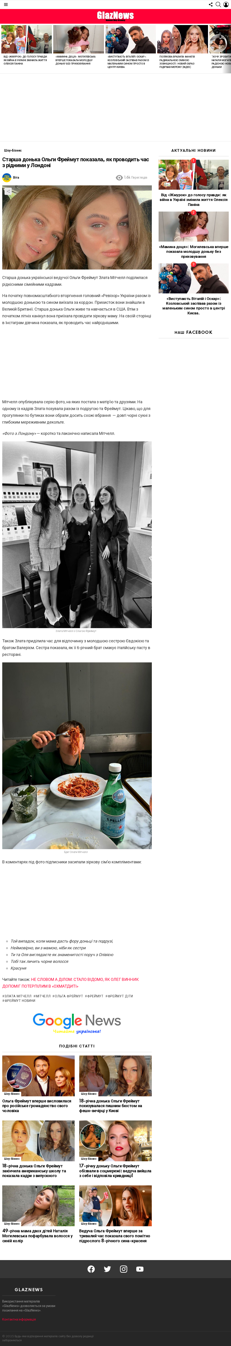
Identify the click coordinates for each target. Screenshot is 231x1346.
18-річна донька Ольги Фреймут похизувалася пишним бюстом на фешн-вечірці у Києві (110, 1106)
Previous (2, 48)
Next (228, 48)
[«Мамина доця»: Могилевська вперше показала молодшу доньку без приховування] (78, 39)
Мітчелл (43, 996)
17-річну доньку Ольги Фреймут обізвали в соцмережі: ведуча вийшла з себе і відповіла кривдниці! (115, 1171)
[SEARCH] (218, 4)
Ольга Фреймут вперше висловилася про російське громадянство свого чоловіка (36, 1106)
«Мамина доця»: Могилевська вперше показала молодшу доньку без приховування (75, 60)
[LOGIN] (226, 4)
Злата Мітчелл (18, 996)
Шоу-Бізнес (11, 1093)
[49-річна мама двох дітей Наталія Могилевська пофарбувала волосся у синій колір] (38, 1205)
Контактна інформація (19, 1319)
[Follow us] (210, 4)
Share (8, 191)
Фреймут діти (120, 996)
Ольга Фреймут (69, 996)
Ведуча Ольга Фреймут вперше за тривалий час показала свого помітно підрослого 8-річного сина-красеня (114, 1236)
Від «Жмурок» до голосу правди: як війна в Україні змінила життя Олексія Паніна (26, 60)
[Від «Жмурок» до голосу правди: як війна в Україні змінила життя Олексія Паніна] (26, 39)
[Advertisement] (115, 107)
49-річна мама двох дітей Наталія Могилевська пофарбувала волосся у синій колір (37, 1236)
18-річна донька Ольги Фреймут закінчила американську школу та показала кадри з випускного (34, 1171)
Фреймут (95, 996)
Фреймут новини (20, 1001)
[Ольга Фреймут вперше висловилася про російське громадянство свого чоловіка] (38, 1076)
